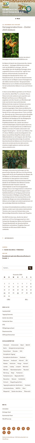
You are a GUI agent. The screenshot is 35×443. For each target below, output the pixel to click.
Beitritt (28, 345)
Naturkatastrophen (15, 369)
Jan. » (26, 299)
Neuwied (26, 369)
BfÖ (19, 24)
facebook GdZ (6, 311)
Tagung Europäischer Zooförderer (13, 385)
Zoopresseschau (7, 331)
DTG (3, 324)
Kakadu (5, 363)
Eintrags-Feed (6, 412)
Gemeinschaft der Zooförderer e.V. (14, 10)
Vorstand (27, 385)
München (25, 366)
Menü (18, 18)
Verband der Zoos (7, 321)
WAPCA (18, 388)
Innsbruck (14, 360)
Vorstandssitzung (8, 388)
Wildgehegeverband (8, 328)
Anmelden (5, 409)
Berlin (5, 348)
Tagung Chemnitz (7, 314)
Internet (21, 360)
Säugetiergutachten (16, 382)
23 (4, 293)
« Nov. (8, 299)
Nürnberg (6, 373)
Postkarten (19, 373)
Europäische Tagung (9, 354)
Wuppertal (6, 391)
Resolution (6, 379)
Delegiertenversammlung (16, 348)
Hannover (6, 360)
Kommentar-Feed (7, 415)
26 (18, 293)
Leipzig (12, 366)
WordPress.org (6, 419)
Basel (22, 345)
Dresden (15, 351)
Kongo (19, 363)
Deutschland (7, 351)
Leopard (18, 366)
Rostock (14, 379)
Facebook (22, 357)
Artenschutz (9, 238)
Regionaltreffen (19, 376)
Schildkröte (21, 379)
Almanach (6, 345)
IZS (27, 360)
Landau (5, 366)
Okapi (12, 373)
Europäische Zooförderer (10, 357)
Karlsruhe (12, 363)
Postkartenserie (8, 376)
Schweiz (5, 382)
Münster (5, 369)
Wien (24, 388)
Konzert (25, 363)
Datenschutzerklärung (8, 437)
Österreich (27, 391)
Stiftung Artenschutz (8, 335)
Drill (21, 351)
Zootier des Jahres (7, 318)
